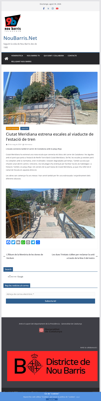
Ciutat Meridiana (12, 128)
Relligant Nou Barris (21, 61)
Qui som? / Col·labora (54, 55)
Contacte (72, 55)
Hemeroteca (17, 55)
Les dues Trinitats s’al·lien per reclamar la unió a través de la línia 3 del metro (73, 256)
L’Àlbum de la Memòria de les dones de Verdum (24, 256)
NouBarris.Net (20, 38)
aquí (78, 397)
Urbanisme (24, 128)
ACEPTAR (52, 399)
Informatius (28, 144)
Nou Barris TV (33, 55)
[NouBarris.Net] (6, 59)
